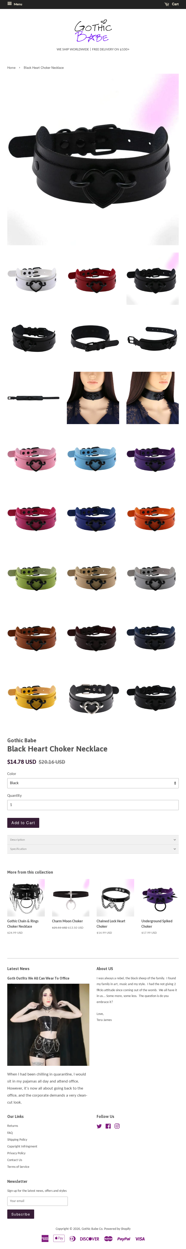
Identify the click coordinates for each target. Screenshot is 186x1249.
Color (11, 774)
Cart (175, 3)
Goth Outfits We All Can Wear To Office (38, 978)
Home (11, 67)
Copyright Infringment (22, 1146)
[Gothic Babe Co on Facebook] (108, 1127)
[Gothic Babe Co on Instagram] (117, 1127)
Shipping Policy (17, 1140)
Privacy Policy (16, 1153)
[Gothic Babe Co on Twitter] (99, 1127)
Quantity (14, 796)
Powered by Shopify (117, 1229)
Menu (17, 4)
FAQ (10, 1133)
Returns (12, 1126)
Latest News (18, 968)
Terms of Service (18, 1167)
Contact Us (14, 1160)
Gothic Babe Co (92, 1229)
